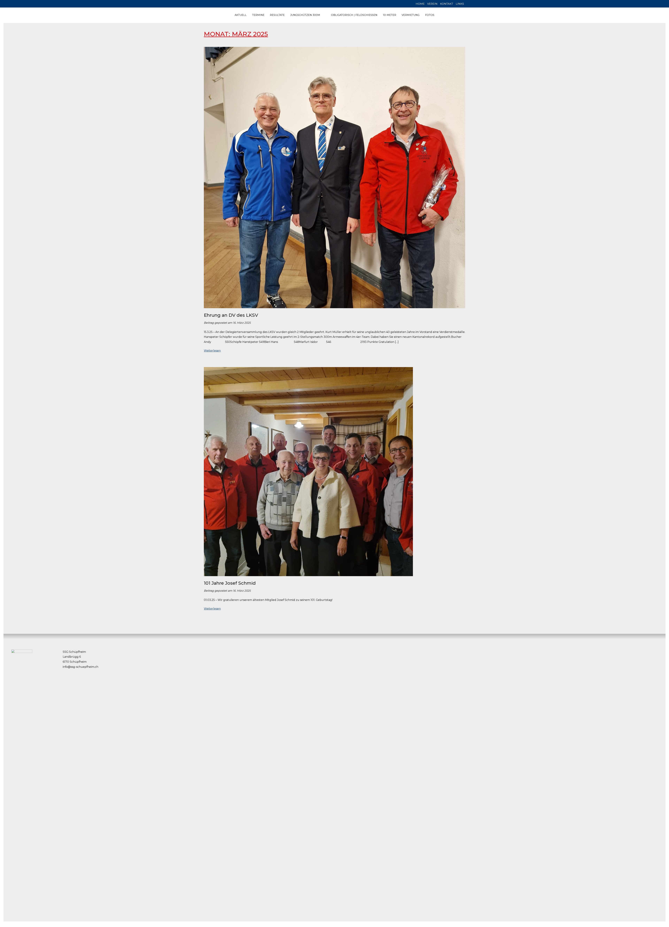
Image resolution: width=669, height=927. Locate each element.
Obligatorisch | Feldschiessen (354, 15)
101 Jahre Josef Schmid (230, 583)
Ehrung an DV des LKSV (231, 315)
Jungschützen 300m (305, 15)
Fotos (429, 15)
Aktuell (241, 15)
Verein (432, 3)
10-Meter (389, 15)
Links (460, 3)
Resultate (277, 15)
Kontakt (446, 3)
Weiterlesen (212, 350)
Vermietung (411, 15)
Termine (258, 15)
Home (420, 3)
